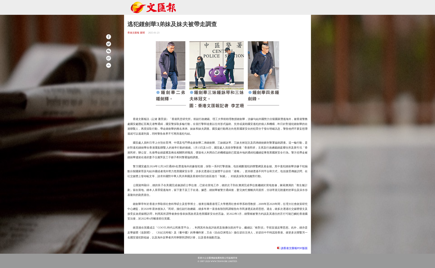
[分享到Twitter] (108, 43)
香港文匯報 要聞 (136, 32)
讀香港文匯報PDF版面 (294, 248)
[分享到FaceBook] (108, 36)
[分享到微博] (108, 58)
